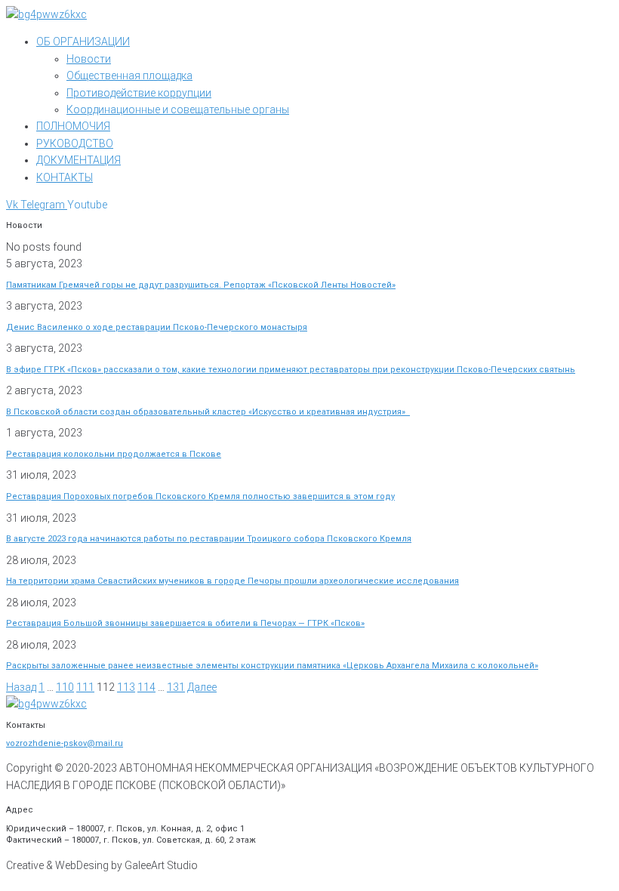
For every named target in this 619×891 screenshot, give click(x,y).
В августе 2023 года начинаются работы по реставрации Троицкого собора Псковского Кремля (208, 539)
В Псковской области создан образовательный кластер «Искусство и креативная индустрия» (208, 412)
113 (126, 687)
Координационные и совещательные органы (177, 109)
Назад (21, 687)
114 (146, 687)
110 (65, 687)
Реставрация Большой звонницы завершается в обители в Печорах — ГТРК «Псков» (185, 623)
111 (85, 687)
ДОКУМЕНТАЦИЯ (78, 160)
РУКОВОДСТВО (74, 143)
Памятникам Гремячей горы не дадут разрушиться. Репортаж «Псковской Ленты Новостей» (201, 285)
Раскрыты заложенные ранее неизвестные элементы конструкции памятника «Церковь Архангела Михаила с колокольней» (272, 666)
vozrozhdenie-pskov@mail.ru (64, 743)
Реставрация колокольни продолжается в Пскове (113, 454)
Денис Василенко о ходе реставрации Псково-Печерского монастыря (156, 327)
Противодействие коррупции (138, 93)
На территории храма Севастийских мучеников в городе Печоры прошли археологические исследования (232, 581)
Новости (88, 59)
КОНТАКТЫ (64, 177)
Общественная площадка (129, 75)
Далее (202, 687)
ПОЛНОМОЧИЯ (73, 126)
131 (176, 687)
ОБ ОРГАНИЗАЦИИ (83, 41)
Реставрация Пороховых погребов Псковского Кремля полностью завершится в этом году (200, 496)
